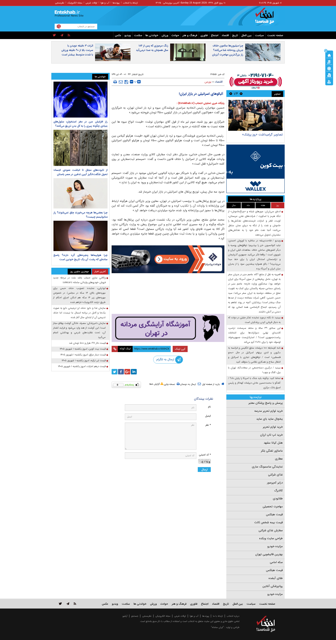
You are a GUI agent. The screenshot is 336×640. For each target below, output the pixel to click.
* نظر (208, 425)
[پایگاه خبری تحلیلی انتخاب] (268, 17)
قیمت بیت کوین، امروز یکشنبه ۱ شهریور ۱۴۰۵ (83, 349)
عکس (118, 35)
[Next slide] (230, 93)
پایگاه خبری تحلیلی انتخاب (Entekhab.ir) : (200, 103)
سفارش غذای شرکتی (271, 530)
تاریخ (235, 35)
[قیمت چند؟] (329, 62)
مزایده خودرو (275, 546)
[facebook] (121, 371)
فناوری (204, 35)
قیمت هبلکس (274, 514)
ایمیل (208, 416)
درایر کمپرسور (275, 482)
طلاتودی (278, 498)
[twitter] (54, 35)
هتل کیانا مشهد (273, 442)
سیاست (259, 35)
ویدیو (127, 35)
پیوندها (116, 3)
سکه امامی (276, 562)
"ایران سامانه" (217, 627)
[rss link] (75, 604)
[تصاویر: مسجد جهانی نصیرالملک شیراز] (255, 115)
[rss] (69, 35)
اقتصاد (225, 35)
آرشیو (124, 616)
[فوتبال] (329, 68)
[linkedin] (134, 371)
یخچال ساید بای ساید (269, 419)
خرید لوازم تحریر (273, 427)
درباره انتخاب (233, 616)
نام (209, 407)
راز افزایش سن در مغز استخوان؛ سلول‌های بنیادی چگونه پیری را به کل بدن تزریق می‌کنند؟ (80, 123)
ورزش (165, 35)
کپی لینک (180, 349)
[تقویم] (329, 75)
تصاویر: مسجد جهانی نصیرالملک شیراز (258, 134)
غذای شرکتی (275, 474)
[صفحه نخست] (329, 55)
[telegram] (62, 35)
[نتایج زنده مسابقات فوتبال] (329, 81)
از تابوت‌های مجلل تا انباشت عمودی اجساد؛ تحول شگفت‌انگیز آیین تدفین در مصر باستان (80, 172)
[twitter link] (60, 604)
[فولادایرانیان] (168, 259)
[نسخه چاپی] (115, 82)
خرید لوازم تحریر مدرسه (268, 411)
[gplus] (127, 371)
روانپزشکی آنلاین (272, 586)
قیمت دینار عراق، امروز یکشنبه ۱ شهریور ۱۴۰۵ (83, 355)
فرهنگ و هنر (189, 35)
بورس (208, 81)
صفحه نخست (275, 35)
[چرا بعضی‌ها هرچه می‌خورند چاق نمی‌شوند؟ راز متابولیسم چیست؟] (80, 193)
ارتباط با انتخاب (130, 3)
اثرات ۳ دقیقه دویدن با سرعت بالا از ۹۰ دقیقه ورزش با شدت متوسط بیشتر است (77, 50)
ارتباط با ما (218, 616)
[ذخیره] (126, 82)
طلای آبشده (276, 578)
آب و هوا (105, 3)
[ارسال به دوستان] (121, 82)
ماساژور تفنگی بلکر (272, 450)
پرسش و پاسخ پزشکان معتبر (265, 403)
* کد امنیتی (205, 455)
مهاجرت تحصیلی (273, 506)
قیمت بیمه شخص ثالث (268, 522)
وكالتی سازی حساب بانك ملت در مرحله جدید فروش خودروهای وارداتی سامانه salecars (79, 280)
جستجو (134, 616)
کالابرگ (278, 490)
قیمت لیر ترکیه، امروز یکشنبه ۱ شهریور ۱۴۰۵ (84, 360)
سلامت (138, 35)
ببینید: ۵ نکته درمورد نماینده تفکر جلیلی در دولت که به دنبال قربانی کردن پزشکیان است (254, 320)
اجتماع (214, 35)
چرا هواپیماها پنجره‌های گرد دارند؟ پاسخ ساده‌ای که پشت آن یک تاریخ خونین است (80, 257)
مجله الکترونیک (74, 3)
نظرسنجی (59, 3)
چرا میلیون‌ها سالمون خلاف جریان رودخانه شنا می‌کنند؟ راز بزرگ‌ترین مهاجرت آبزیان (227, 50)
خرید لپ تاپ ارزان (271, 434)
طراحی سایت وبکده (271, 538)
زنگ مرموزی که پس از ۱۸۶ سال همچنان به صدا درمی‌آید (152, 48)
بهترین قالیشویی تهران (269, 554)
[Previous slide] (241, 93)
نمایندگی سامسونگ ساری (267, 466)
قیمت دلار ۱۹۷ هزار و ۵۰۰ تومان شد (87, 343)
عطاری (279, 458)
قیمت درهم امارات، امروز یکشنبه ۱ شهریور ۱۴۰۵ (82, 366)
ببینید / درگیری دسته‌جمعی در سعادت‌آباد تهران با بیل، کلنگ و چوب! (254, 370)
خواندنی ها (151, 35)
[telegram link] (68, 604)
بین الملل (246, 35)
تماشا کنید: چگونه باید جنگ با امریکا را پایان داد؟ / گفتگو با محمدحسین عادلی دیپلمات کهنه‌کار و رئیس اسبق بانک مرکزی (254, 383)
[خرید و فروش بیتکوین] (255, 169)
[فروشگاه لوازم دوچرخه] (168, 294)
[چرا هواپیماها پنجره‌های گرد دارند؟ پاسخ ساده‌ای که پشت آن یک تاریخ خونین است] (80, 236)
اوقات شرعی (91, 3)
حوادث (175, 35)
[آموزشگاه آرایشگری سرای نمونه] (168, 328)
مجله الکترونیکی (162, 616)
